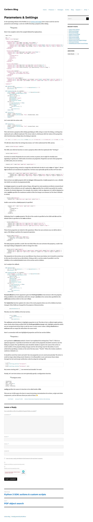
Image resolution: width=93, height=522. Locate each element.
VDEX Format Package (74, 37)
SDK (44, 399)
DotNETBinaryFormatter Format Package (78, 43)
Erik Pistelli (10, 399)
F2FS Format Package (74, 42)
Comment (7, 414)
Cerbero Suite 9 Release (74, 29)
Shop (85, 9)
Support (78, 9)
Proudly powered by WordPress (18, 516)
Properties (36, 399)
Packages (60, 9)
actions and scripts (36, 21)
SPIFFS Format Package (74, 39)
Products (51, 9)
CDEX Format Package (74, 35)
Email (6, 444)
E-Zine (67, 9)
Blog (72, 9)
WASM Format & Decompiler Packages (78, 40)
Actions (26, 399)
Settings (48, 399)
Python (41, 399)
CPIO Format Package (74, 31)
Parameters (31, 399)
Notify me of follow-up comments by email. (14, 464)
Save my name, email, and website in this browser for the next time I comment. (24, 458)
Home (45, 9)
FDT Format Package (73, 32)
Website (6, 451)
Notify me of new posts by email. (11, 468)
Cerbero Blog (11, 9)
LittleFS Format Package (74, 34)
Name (6, 436)
